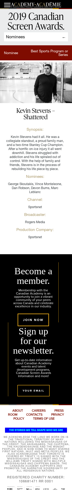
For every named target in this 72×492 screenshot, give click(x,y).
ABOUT (17, 410)
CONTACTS (34, 414)
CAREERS (39, 410)
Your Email (33, 391)
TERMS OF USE (44, 418)
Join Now (33, 320)
